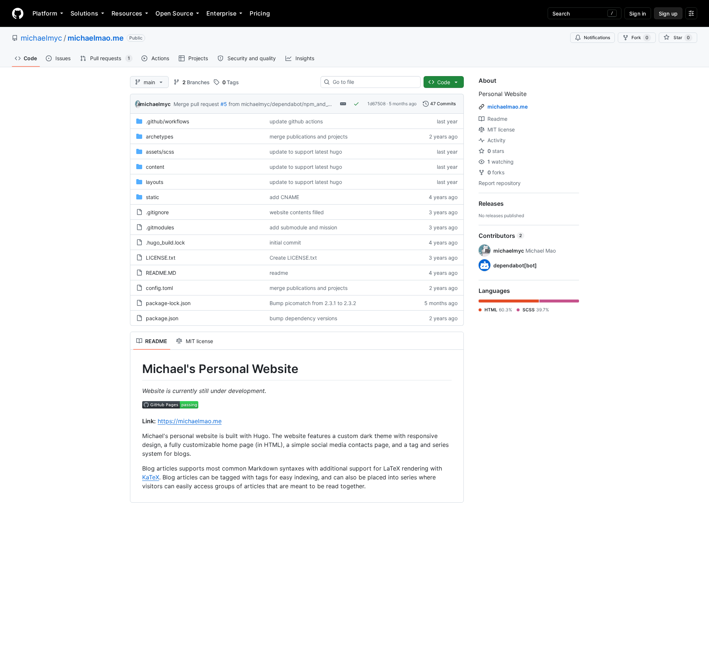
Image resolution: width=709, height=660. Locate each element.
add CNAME (284, 197)
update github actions (296, 121)
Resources (127, 13)
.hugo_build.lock (165, 242)
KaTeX (150, 477)
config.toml (159, 288)
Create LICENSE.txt (293, 257)
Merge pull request (196, 104)
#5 (223, 104)
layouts (154, 182)
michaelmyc (41, 38)
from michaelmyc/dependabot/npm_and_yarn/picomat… (296, 104)
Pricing (260, 13)
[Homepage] (18, 13)
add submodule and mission (303, 227)
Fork (639, 37)
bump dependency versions (303, 318)
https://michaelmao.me (190, 421)
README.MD (161, 273)
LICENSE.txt (160, 257)
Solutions (84, 13)
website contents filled (297, 212)
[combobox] (373, 82)
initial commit (285, 242)
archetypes (159, 136)
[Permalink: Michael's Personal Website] (137, 369)
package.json (162, 318)
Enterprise (221, 13)
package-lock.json (168, 303)
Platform (44, 13)
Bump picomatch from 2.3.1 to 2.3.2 (313, 303)
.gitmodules (160, 227)
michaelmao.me (96, 38)
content (155, 167)
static (152, 197)
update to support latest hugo (306, 151)
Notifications (597, 37)
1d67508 (376, 103)
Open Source (174, 13)
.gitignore (157, 212)
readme (279, 273)
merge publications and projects (308, 136)
